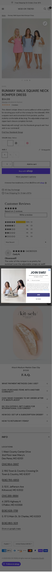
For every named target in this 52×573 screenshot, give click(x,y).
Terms (28, 291)
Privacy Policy (45, 289)
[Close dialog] (49, 270)
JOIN (38, 295)
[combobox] (29, 280)
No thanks (38, 299)
